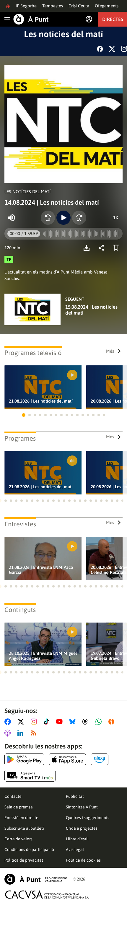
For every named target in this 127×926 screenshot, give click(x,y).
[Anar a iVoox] (112, 721)
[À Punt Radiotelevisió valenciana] (35, 879)
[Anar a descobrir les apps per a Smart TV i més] (30, 776)
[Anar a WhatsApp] (99, 721)
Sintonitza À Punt (82, 807)
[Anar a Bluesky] (73, 721)
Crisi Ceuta (79, 5)
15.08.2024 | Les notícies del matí (91, 310)
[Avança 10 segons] (79, 218)
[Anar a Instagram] (35, 721)
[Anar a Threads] (86, 721)
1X (115, 217)
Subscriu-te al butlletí (24, 828)
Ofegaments (106, 5)
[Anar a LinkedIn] (21, 733)
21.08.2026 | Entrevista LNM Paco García (41, 570)
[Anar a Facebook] (8, 721)
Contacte (13, 796)
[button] (23, 415)
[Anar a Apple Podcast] (8, 733)
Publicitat (75, 796)
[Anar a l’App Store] (67, 759)
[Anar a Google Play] (24, 759)
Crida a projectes (81, 828)
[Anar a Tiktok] (48, 721)
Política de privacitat (23, 860)
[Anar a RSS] (35, 733)
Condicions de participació (29, 849)
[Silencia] (11, 218)
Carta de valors (18, 839)
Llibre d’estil (77, 839)
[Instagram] (124, 49)
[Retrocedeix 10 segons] (48, 218)
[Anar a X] (22, 721)
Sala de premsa (18, 807)
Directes (112, 19)
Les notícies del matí (63, 34)
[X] (112, 49)
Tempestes (52, 5)
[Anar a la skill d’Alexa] (99, 759)
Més (110, 351)
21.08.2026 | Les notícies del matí (41, 400)
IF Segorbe (26, 5)
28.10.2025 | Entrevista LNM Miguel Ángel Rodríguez (43, 656)
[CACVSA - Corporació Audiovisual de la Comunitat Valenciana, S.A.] (46, 894)
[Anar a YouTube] (60, 721)
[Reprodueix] (63, 218)
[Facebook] (100, 49)
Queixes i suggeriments (87, 817)
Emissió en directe (21, 817)
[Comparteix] (103, 248)
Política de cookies (83, 860)
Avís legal (75, 849)
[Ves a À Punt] (31, 19)
